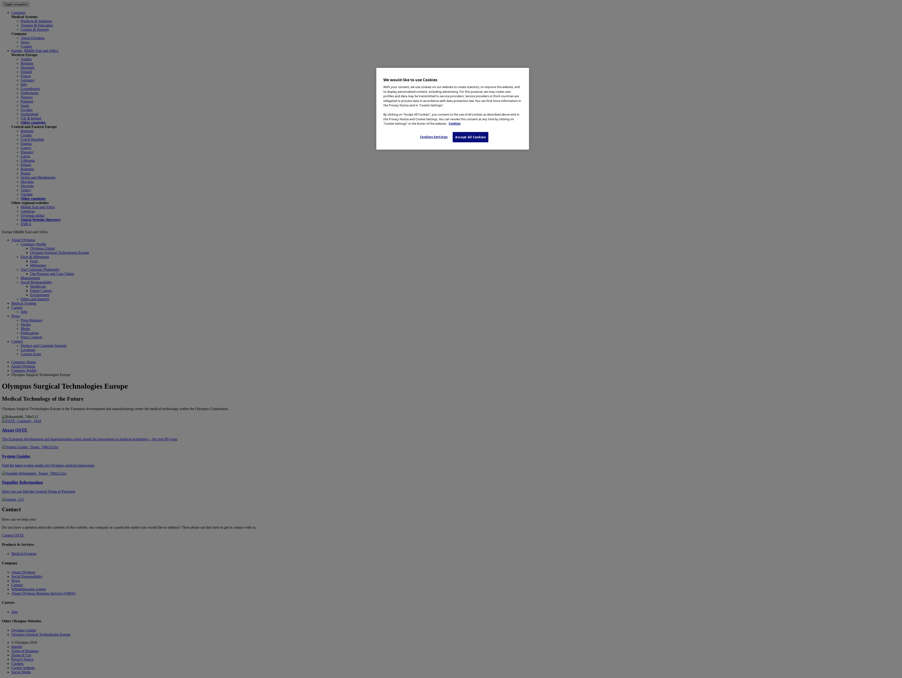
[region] (452, 109)
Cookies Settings (433, 137)
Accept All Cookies (470, 137)
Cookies (454, 123)
